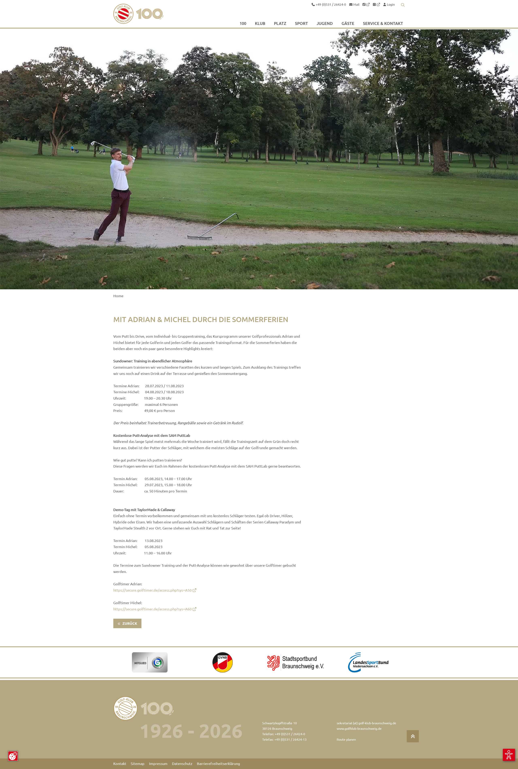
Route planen (346, 739)
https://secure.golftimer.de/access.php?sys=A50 (152, 590)
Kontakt (119, 764)
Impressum (158, 764)
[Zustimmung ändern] (13, 756)
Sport (301, 23)
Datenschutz (182, 764)
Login (390, 4)
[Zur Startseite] (148, 14)
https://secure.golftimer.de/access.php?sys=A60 (152, 609)
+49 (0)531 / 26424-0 (330, 4)
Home (118, 296)
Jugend (325, 23)
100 (243, 23)
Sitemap (137, 764)
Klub (260, 23)
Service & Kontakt (383, 23)
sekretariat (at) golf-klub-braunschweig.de (366, 723)
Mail (355, 4)
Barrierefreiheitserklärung (218, 764)
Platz (280, 23)
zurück (129, 623)
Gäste (348, 23)
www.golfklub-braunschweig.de (359, 728)
